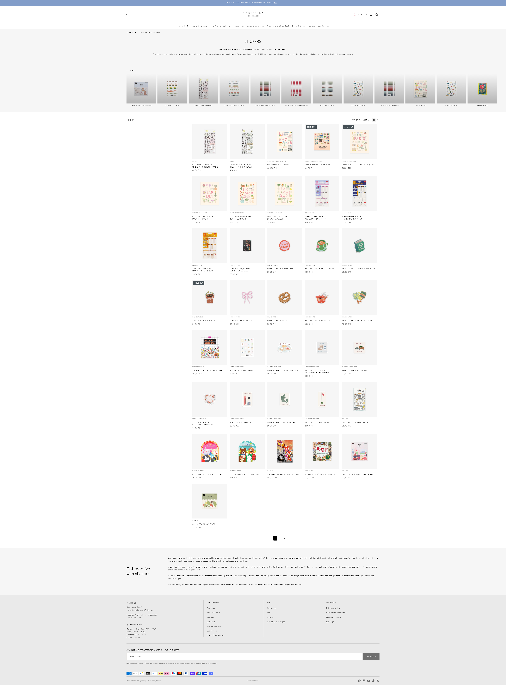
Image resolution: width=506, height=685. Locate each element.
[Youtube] (368, 680)
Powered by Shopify (154, 681)
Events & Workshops (215, 635)
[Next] (298, 538)
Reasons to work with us (336, 613)
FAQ (268, 613)
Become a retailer (334, 617)
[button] (366, 120)
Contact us (271, 608)
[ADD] (223, 155)
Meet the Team (213, 613)
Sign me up (371, 657)
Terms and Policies (253, 681)
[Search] (127, 14)
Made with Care (214, 626)
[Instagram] (364, 680)
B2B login (330, 622)
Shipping (270, 617)
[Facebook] (359, 680)
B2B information (333, 608)
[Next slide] (503, 3)
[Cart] (377, 14)
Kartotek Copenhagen (139, 681)
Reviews (210, 617)
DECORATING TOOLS (142, 32)
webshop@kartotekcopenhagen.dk (141, 615)
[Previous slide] (3, 3)
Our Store (211, 622)
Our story (211, 608)
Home (128, 32)
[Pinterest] (378, 680)
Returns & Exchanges (276, 622)
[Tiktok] (373, 680)
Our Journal (212, 631)
